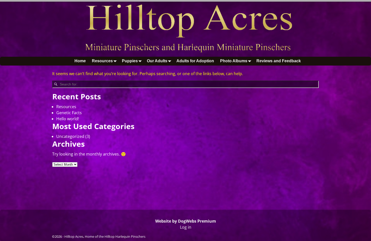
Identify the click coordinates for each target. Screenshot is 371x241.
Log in (185, 227)
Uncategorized (70, 136)
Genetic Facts (69, 112)
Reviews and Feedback (278, 61)
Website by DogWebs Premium (185, 221)
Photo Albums (233, 61)
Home (80, 61)
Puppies (130, 61)
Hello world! (67, 119)
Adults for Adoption (195, 61)
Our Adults (157, 61)
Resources (102, 61)
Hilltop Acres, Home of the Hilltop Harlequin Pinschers (104, 236)
